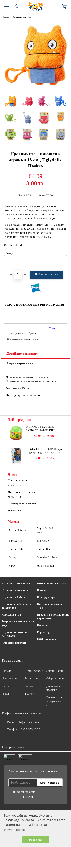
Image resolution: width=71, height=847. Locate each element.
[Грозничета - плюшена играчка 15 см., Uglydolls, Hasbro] (35, 89)
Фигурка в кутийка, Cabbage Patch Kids (41, 428)
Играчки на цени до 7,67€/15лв (14, 634)
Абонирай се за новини (23, 503)
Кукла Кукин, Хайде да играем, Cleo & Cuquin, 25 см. (44, 451)
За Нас (7, 686)
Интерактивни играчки (52, 583)
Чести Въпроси (34, 670)
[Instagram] (15, 737)
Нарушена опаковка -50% (50, 606)
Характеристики (20, 363)
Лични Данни (55, 670)
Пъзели (42, 590)
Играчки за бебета (13, 597)
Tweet (52, 328)
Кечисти (42, 625)
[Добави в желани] (64, 264)
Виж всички (14, 510)
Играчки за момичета (16, 583)
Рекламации (10, 678)
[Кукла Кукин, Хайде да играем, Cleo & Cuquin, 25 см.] (16, 455)
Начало (6, 17)
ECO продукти (46, 639)
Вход (6, 693)
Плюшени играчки (22, 17)
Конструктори (46, 597)
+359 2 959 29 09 (29, 729)
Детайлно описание (22, 353)
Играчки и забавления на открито (16, 606)
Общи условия (55, 678)
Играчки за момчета (15, 590)
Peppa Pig (43, 632)
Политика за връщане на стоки (54, 701)
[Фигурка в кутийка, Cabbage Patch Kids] (16, 433)
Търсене (30, 693)
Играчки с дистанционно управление (53, 616)
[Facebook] (7, 737)
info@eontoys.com (28, 722)
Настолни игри (11, 614)
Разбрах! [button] (35, 839)
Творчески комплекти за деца (18, 623)
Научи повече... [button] (15, 829)
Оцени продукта (15, 333)
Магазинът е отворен (21, 492)
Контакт (29, 686)
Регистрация (32, 678)
